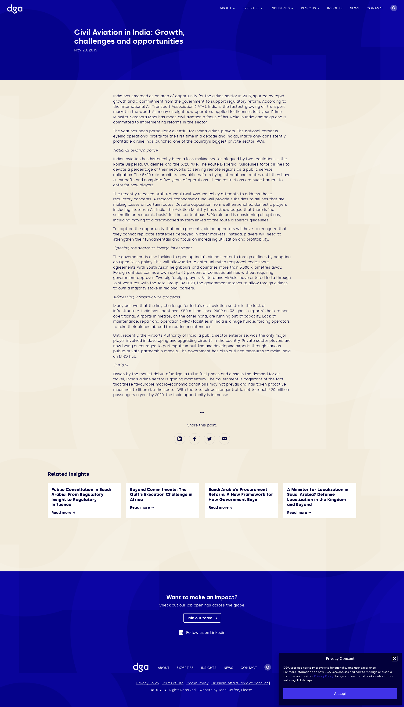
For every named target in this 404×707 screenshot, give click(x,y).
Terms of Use (173, 683)
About (225, 8)
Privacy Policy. (324, 676)
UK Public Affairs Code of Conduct (240, 683)
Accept (340, 694)
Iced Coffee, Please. (236, 690)
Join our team (200, 618)
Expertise (251, 8)
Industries (280, 8)
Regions (308, 8)
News (354, 8)
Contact (375, 8)
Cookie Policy (198, 683)
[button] (394, 658)
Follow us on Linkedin (205, 632)
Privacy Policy (147, 683)
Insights (334, 8)
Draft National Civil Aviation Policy (187, 194)
